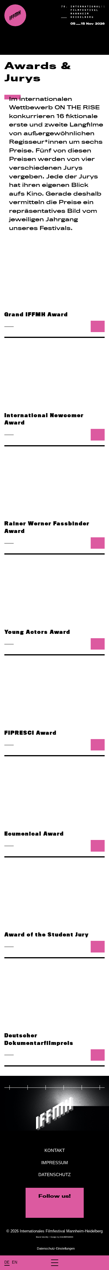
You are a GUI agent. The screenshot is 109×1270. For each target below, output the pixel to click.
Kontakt (54, 1150)
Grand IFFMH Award (36, 314)
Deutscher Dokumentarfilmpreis (39, 1039)
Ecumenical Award (34, 833)
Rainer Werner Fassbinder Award (47, 527)
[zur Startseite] (15, 15)
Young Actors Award (37, 632)
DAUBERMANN (66, 1237)
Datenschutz (54, 1174)
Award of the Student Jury (46, 934)
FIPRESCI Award (30, 732)
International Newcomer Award (44, 419)
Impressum (54, 1162)
